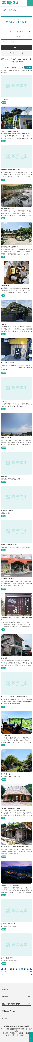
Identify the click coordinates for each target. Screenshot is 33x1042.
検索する (16, 47)
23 (13, 969)
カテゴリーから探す (16, 31)
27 (24, 969)
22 (11, 969)
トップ (3, 10)
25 (19, 969)
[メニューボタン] (30, 3)
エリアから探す (16, 36)
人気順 (21, 67)
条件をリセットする (16, 53)
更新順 (14, 67)
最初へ (2, 971)
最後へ (31, 971)
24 (16, 969)
